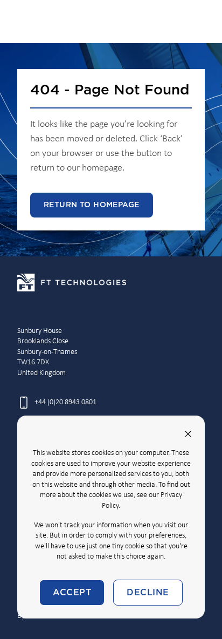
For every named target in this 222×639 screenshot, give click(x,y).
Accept (72, 592)
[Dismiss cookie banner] (188, 434)
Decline (148, 592)
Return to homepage (92, 205)
